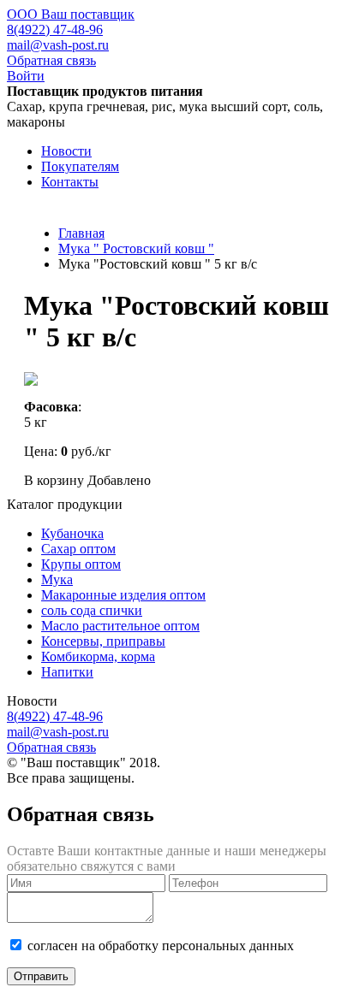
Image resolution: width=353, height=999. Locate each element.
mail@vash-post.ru (58, 45)
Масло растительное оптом (120, 625)
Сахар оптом (78, 548)
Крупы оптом (81, 564)
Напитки (67, 672)
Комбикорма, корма (98, 656)
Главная (81, 233)
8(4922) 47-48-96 (55, 29)
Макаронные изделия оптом (123, 595)
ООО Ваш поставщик (71, 14)
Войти (26, 75)
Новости (66, 151)
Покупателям (80, 166)
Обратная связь (51, 60)
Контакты (70, 181)
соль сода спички (91, 610)
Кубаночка (72, 533)
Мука (57, 579)
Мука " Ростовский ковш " (136, 248)
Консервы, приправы (103, 641)
